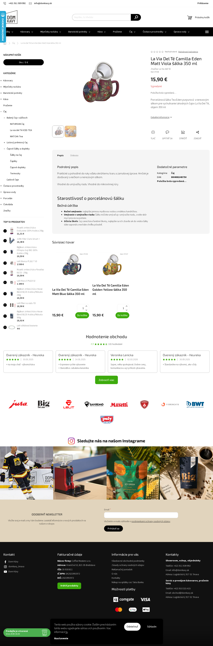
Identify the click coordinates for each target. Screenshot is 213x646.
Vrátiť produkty (69, 585)
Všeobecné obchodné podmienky (128, 561)
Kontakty (116, 578)
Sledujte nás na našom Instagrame (111, 440)
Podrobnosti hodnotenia (188, 52)
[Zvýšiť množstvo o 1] (86, 306)
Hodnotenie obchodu (106, 336)
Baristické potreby (12, 93)
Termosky (15, 173)
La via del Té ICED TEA (21, 130)
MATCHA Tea (16, 136)
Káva (5, 99)
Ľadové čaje (13, 179)
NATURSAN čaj (17, 124)
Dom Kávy (13, 561)
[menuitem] (27, 31)
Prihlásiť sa (113, 528)
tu (66, 632)
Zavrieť (176, 128)
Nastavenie (61, 638)
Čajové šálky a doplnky (18, 148)
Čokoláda (8, 204)
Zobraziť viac (106, 379)
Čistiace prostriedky (13, 186)
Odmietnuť (132, 626)
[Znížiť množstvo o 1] (86, 310)
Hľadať (136, 17)
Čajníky (13, 161)
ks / (23, 62)
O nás (114, 573)
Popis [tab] (60, 155)
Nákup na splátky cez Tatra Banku (128, 582)
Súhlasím (151, 626)
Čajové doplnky (18, 167)
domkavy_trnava (16, 566)
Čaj (4, 111)
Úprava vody (9, 192)
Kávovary (8, 80)
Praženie (7, 105)
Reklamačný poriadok (122, 569)
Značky (7, 210)
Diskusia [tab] (74, 155)
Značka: (161, 69)
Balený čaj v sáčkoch (17, 118)
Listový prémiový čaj (17, 142)
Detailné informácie (160, 117)
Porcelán (7, 198)
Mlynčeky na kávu (12, 87)
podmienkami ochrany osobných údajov (151, 521)
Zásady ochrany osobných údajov (128, 565)
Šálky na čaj (16, 155)
